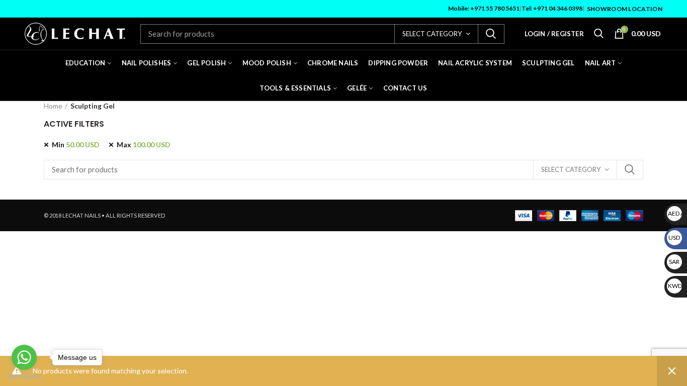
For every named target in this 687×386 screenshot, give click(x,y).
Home (53, 106)
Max (143, 144)
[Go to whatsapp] (24, 357)
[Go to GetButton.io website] (24, 376)
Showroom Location (624, 9)
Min (76, 144)
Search (490, 34)
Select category (432, 34)
